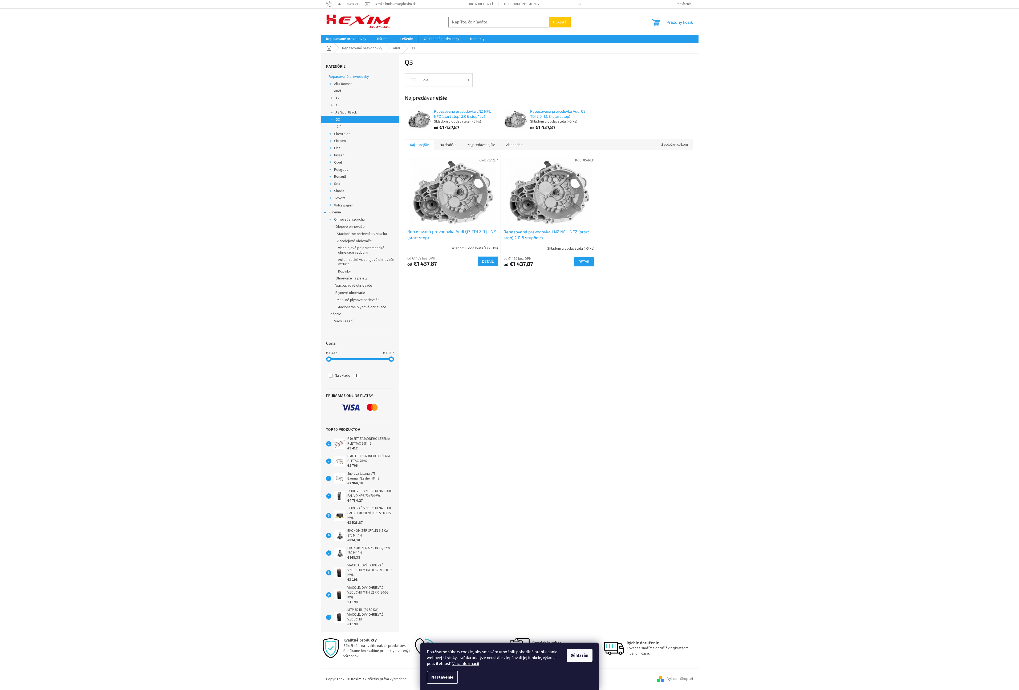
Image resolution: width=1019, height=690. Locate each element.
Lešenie (335, 314)
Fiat (337, 148)
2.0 (339, 126)
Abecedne (514, 145)
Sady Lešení (343, 321)
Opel (338, 162)
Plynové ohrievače (350, 292)
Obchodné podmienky (521, 4)
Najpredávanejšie (481, 145)
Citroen (340, 141)
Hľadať (559, 22)
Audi (337, 91)
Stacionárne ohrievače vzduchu (362, 234)
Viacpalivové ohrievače (353, 285)
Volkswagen (343, 205)
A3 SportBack (346, 112)
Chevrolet (342, 134)
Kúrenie (335, 212)
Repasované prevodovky (349, 76)
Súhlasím (579, 655)
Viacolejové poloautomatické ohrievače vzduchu (361, 250)
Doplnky (344, 271)
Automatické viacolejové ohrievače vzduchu (366, 262)
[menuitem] (346, 39)
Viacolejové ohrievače (354, 241)
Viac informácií (465, 664)
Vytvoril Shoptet (680, 679)
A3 (337, 105)
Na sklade (346, 375)
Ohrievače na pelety (351, 278)
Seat (338, 183)
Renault (340, 176)
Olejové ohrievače (350, 226)
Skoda (339, 191)
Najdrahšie (448, 145)
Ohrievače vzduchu (349, 219)
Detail (488, 261)
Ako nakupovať (480, 4)
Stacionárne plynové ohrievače (361, 307)
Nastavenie (442, 677)
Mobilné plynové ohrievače (358, 300)
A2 (337, 98)
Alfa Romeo (343, 84)
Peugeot (341, 169)
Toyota (340, 198)
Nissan (339, 155)
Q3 (337, 119)
